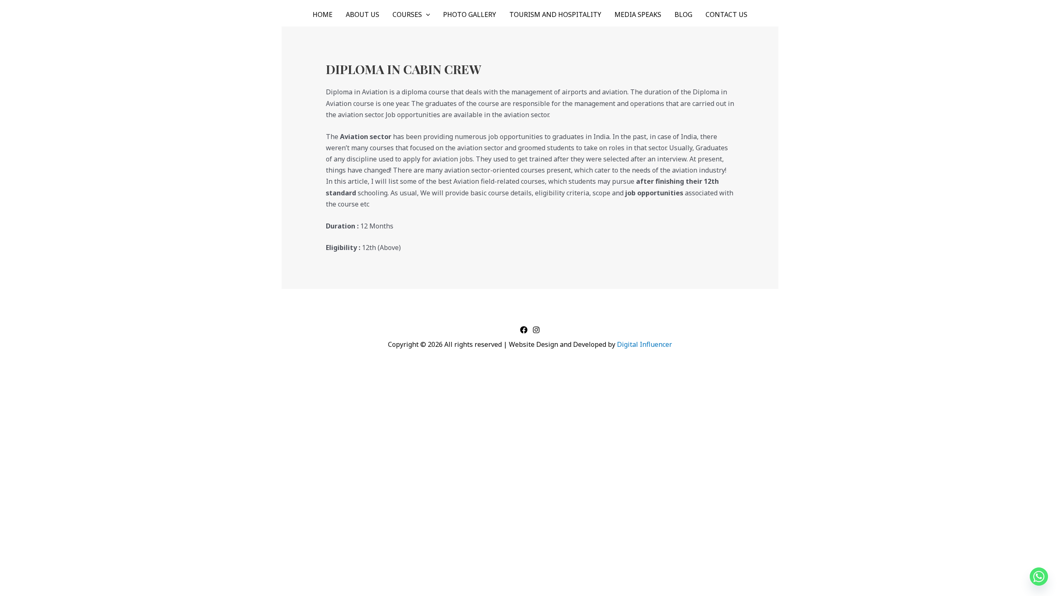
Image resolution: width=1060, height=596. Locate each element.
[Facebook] (524, 330)
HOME (322, 14)
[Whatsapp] (1039, 576)
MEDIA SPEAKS (637, 14)
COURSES (407, 14)
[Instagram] (536, 330)
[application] (426, 14)
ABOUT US (362, 14)
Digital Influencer (644, 344)
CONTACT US (726, 14)
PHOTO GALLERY (469, 14)
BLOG (683, 14)
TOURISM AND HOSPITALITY (555, 14)
